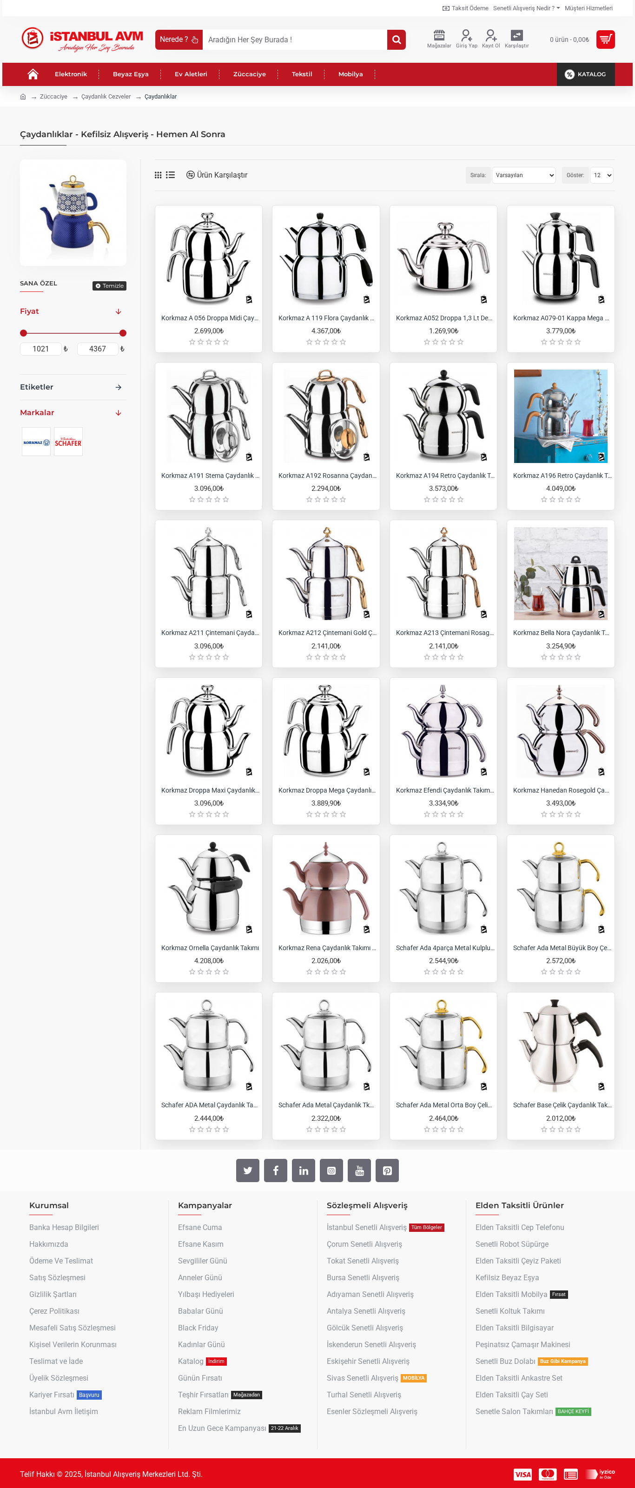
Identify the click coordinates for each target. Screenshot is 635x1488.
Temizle (113, 285)
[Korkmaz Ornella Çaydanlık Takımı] (208, 888)
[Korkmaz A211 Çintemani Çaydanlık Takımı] (208, 573)
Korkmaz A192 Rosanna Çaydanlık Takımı (327, 475)
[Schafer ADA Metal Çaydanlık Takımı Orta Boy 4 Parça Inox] (208, 1045)
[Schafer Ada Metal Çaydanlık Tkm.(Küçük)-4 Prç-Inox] (325, 1045)
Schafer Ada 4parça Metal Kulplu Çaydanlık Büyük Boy (445, 948)
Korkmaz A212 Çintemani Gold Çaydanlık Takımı (327, 632)
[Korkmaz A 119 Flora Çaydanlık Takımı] (325, 258)
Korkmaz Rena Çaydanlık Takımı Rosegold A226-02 (327, 948)
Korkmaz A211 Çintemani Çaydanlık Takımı (210, 632)
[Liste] (170, 175)
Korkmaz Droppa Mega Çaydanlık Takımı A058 (327, 790)
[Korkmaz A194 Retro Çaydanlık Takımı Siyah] (443, 416)
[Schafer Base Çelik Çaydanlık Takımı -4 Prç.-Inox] (560, 1045)
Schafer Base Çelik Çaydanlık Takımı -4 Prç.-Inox (562, 1105)
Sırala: (478, 175)
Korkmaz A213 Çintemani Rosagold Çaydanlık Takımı (445, 632)
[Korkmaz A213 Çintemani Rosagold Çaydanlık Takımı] (443, 573)
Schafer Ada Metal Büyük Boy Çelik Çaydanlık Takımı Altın (562, 948)
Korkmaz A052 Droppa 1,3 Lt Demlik (445, 318)
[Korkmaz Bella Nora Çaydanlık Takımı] (560, 573)
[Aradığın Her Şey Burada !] (396, 40)
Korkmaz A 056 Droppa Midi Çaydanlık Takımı (210, 318)
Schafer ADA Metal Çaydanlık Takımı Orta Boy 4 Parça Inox (210, 1105)
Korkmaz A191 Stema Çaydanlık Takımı (210, 475)
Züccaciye (53, 96)
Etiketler (36, 387)
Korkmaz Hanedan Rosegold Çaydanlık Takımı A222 (562, 790)
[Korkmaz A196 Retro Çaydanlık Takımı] (560, 416)
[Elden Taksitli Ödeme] (571, 1474)
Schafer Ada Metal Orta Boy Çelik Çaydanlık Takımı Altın (445, 1105)
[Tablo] (158, 175)
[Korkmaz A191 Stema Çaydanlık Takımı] (208, 416)
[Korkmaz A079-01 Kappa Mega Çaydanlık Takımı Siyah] (560, 258)
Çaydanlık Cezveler (106, 96)
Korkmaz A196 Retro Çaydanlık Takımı (562, 475)
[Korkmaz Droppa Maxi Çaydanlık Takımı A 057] (208, 731)
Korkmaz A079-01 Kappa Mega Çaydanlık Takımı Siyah (562, 318)
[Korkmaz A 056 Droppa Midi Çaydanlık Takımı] (208, 258)
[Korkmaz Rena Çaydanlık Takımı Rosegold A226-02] (325, 888)
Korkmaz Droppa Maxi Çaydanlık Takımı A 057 (210, 790)
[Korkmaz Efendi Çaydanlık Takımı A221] (443, 731)
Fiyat (29, 311)
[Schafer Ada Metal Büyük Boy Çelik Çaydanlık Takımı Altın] (560, 888)
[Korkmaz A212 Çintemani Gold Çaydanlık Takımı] (325, 573)
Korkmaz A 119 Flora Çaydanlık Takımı (327, 318)
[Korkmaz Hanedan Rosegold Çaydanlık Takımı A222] (560, 731)
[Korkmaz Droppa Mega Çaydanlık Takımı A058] (325, 731)
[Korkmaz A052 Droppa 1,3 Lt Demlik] (443, 258)
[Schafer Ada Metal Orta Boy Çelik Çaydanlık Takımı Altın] (443, 1045)
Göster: (575, 175)
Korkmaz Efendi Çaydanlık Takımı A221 (445, 790)
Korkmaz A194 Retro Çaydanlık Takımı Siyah (445, 475)
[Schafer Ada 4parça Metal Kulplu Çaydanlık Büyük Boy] (443, 888)
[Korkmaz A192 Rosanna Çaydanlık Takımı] (325, 416)
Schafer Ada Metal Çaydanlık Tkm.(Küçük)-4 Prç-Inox (327, 1105)
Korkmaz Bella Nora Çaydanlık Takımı (562, 632)
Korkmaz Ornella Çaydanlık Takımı (210, 948)
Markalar (37, 412)
